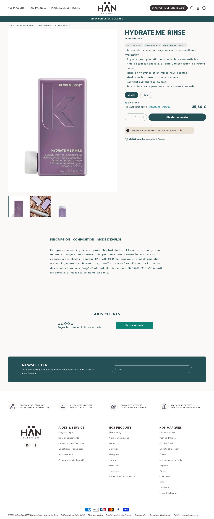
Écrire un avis (134, 325)
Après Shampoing (119, 438)
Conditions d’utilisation (160, 515)
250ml (131, 95)
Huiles (112, 460)
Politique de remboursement (186, 515)
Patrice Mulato (167, 438)
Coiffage (114, 449)
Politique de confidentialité (73, 515)
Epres (162, 454)
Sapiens (163, 465)
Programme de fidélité (71, 460)
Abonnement (65, 454)
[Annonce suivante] (205, 19)
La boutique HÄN (22, 515)
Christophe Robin (169, 449)
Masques (114, 454)
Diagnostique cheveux (167, 8)
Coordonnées (140, 515)
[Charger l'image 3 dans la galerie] (62, 206)
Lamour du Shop (51, 515)
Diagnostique (66, 432)
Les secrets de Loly (170, 460)
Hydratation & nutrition (122, 476)
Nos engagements (68, 438)
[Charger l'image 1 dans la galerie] (19, 206)
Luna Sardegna (168, 493)
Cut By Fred (166, 443)
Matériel (113, 465)
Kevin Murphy (167, 432)
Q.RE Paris (165, 476)
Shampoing (115, 432)
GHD (161, 482)
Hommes (114, 471)
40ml (146, 95)
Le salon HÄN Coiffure (71, 443)
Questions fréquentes (71, 449)
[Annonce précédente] (8, 19)
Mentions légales (95, 515)
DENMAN (164, 487)
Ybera (162, 471)
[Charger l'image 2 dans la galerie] (40, 206)
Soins (112, 443)
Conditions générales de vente (119, 515)
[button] (192, 8)
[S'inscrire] (188, 369)
